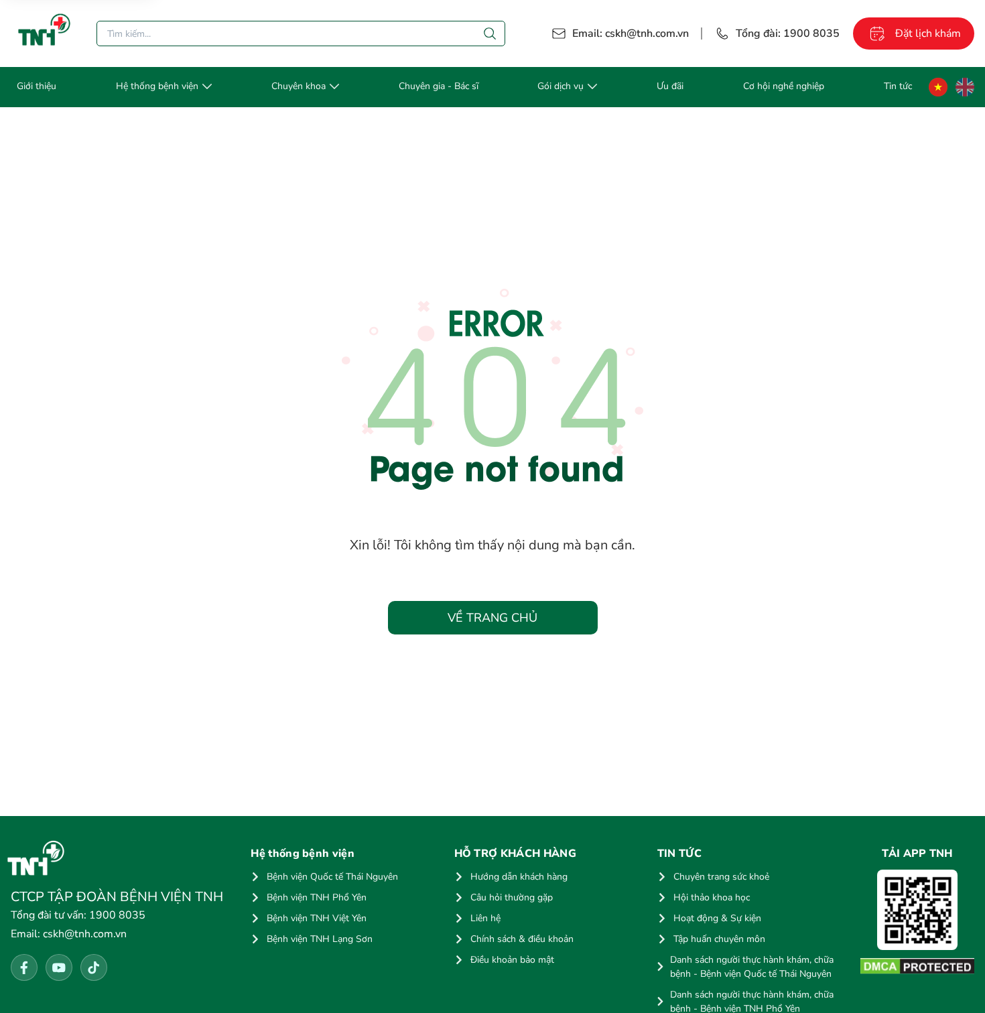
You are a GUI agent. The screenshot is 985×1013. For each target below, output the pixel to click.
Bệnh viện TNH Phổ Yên (317, 897)
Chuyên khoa (298, 86)
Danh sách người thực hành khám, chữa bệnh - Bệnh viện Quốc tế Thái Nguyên (752, 966)
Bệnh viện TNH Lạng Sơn (320, 939)
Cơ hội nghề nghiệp (783, 86)
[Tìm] (490, 33)
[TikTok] (93, 967)
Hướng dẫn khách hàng (519, 876)
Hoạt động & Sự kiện (717, 918)
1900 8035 (78, 915)
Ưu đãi (670, 86)
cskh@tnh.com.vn (69, 934)
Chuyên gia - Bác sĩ (438, 86)
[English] (965, 87)
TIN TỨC (679, 853)
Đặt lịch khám (928, 33)
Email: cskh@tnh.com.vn (630, 33)
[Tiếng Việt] (938, 87)
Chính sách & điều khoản (522, 939)
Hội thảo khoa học (711, 897)
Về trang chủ (492, 618)
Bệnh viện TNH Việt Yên (317, 918)
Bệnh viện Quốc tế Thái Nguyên (332, 876)
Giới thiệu (36, 86)
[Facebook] (24, 967)
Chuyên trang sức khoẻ (721, 876)
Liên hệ (485, 918)
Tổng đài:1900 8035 (788, 33)
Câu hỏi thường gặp (511, 897)
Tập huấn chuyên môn (719, 939)
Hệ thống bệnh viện (157, 86)
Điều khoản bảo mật (512, 959)
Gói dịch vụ (560, 86)
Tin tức (898, 86)
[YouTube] (59, 967)
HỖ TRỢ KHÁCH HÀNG (515, 853)
